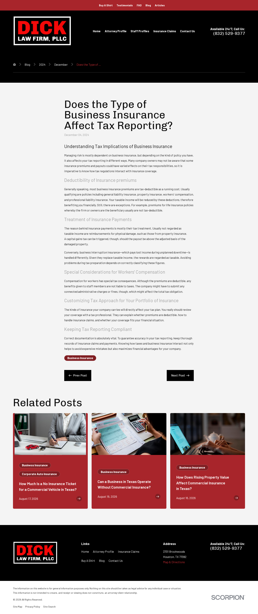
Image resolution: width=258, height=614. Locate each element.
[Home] (42, 31)
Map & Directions (174, 562)
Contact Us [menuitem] (187, 31)
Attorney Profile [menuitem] (116, 31)
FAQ (139, 5)
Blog (148, 5)
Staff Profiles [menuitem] (140, 31)
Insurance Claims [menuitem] (164, 31)
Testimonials (125, 5)
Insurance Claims (128, 551)
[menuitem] (17, 606)
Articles (160, 5)
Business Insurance (80, 358)
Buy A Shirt (106, 5)
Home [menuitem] (97, 31)
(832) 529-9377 (229, 33)
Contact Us (116, 560)
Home (85, 551)
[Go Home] (14, 64)
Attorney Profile (103, 551)
